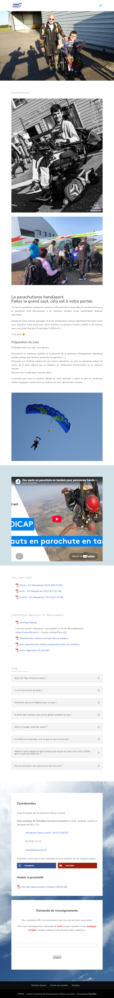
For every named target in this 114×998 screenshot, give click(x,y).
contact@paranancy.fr (36, 850)
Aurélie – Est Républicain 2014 (35, 597)
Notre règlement (27, 650)
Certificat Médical (28, 622)
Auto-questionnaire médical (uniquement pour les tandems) (49, 644)
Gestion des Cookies (59, 985)
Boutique (76, 985)
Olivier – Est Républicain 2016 (34, 585)
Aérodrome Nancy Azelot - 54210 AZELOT (47, 832)
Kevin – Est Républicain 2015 (34, 591)
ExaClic (92, 993)
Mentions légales (38, 985)
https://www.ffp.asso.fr (27, 632)
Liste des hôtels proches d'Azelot (37, 886)
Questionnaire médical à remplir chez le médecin (43, 638)
